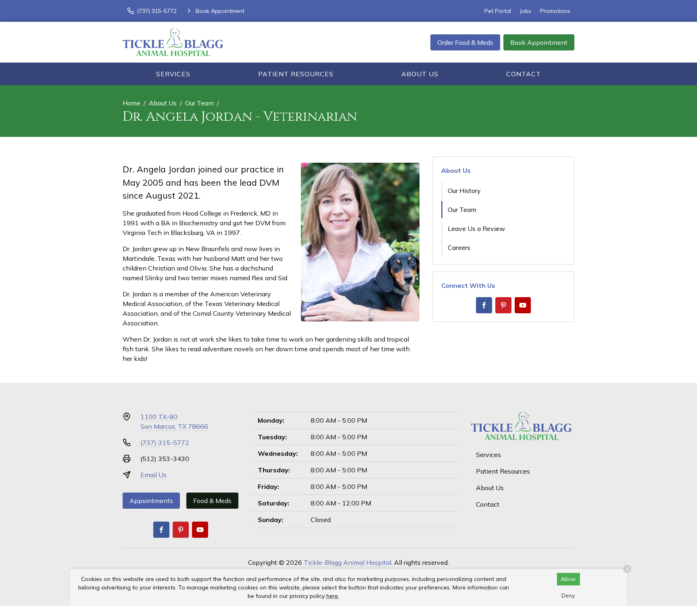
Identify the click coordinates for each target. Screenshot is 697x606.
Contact (523, 74)
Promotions (555, 11)
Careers (459, 247)
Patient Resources (296, 74)
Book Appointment (539, 42)
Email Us (153, 475)
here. (332, 596)
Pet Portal (497, 11)
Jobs (525, 11)
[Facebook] (484, 305)
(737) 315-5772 (164, 442)
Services (173, 74)
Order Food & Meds (465, 42)
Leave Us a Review (476, 228)
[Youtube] (523, 305)
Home (131, 103)
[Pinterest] (503, 305)
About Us (419, 74)
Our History (464, 191)
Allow (568, 579)
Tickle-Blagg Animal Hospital (347, 562)
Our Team (199, 103)
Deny (568, 595)
